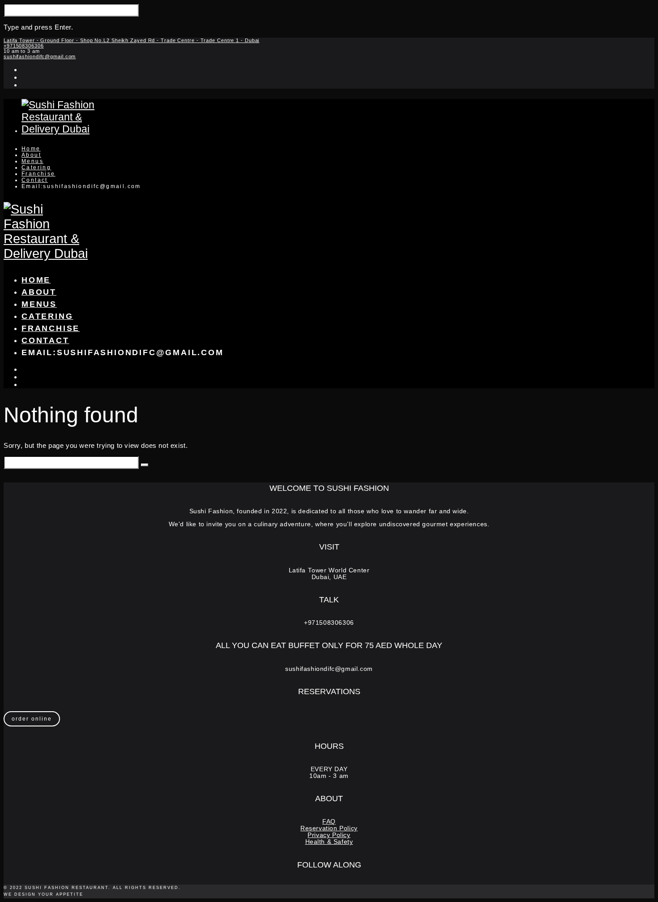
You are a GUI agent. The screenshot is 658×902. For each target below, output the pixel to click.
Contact (34, 180)
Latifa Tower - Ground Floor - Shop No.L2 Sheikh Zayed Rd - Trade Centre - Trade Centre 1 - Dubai (131, 40)
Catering (36, 167)
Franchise (38, 174)
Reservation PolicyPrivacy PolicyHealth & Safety (329, 835)
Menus (32, 161)
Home (31, 149)
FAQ (329, 821)
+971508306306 (24, 45)
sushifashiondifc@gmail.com (40, 56)
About (31, 155)
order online (32, 719)
